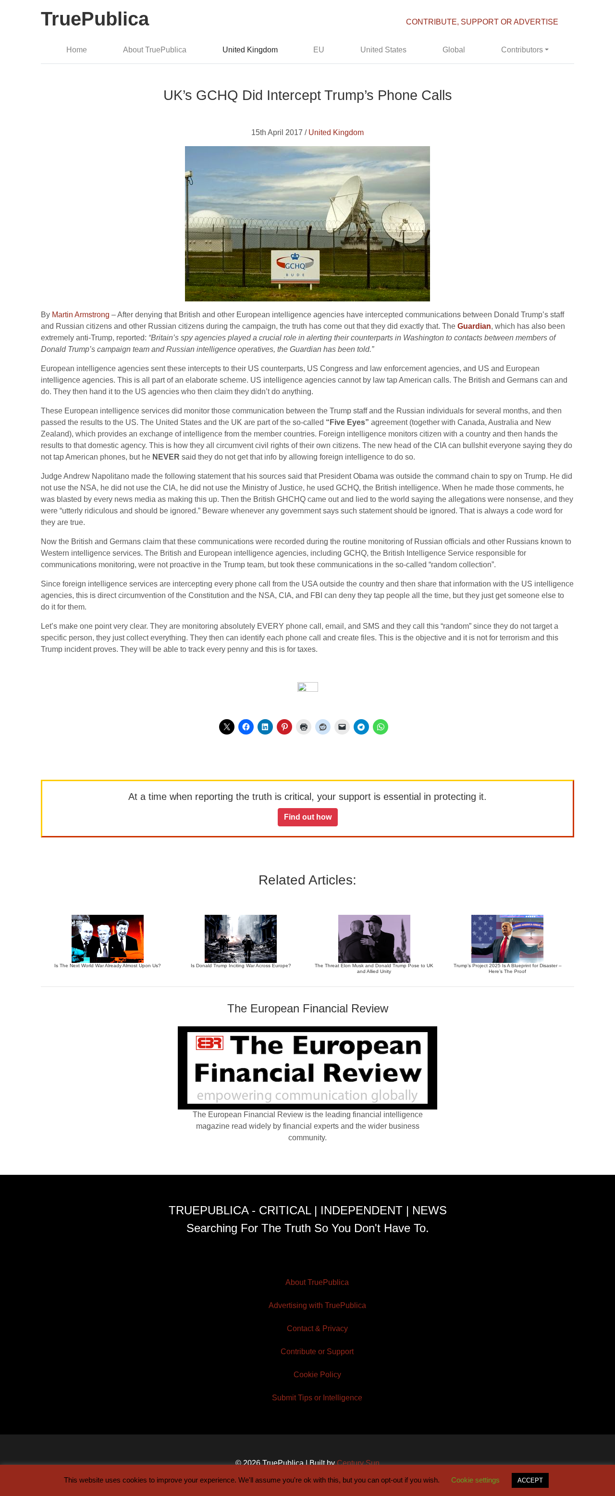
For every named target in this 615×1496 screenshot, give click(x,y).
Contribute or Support (317, 1351)
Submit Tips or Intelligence (317, 1398)
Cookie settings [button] (475, 1480)
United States (383, 50)
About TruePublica (154, 50)
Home (76, 50)
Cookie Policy (317, 1375)
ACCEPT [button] (530, 1480)
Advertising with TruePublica (317, 1305)
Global (454, 50)
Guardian (474, 326)
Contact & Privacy (317, 1328)
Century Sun (358, 1463)
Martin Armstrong (81, 315)
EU (318, 50)
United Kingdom (250, 50)
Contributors (522, 50)
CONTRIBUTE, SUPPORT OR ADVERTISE (482, 22)
